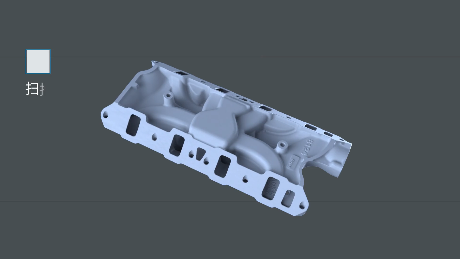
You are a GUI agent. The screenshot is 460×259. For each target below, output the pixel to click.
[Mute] (429, 253)
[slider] (224, 253)
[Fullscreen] (454, 253)
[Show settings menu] (441, 253)
